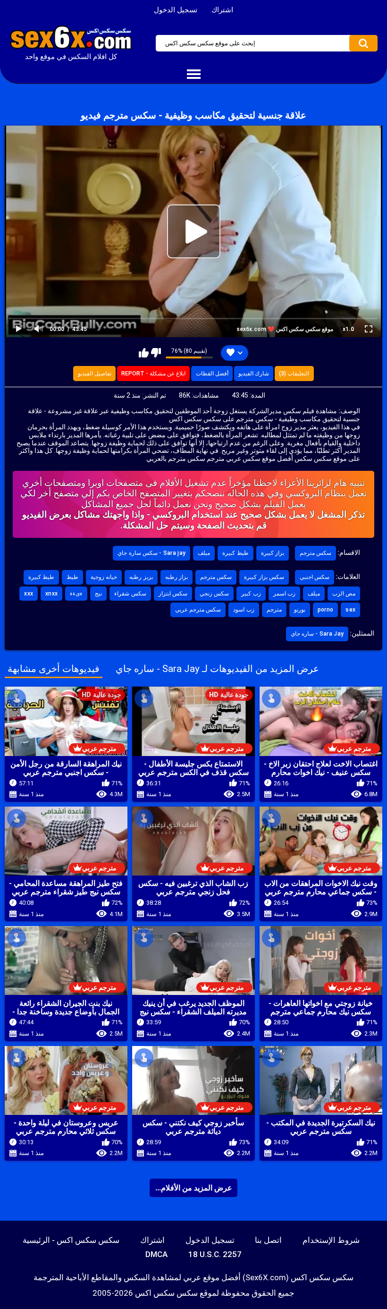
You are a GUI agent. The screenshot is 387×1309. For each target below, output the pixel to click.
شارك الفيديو (253, 373)
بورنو (299, 609)
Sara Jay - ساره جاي (317, 633)
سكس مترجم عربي (198, 609)
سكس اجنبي (314, 577)
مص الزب (343, 593)
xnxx (51, 593)
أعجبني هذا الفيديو (144, 352)
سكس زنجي (214, 593)
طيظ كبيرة (235, 553)
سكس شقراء (130, 593)
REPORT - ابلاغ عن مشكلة (153, 373)
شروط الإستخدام (331, 1240)
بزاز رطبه (176, 577)
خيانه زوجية (104, 577)
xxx (28, 593)
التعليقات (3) (294, 373)
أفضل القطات (212, 373)
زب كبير (251, 593)
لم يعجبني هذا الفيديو (156, 352)
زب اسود (243, 609)
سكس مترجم (315, 553)
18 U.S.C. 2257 (215, 1254)
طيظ (72, 577)
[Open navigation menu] (193, 75)
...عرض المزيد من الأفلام (193, 1187)
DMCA (156, 1254)
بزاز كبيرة (272, 553)
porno (326, 609)
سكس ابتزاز (173, 593)
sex (350, 609)
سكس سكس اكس (166, 1293)
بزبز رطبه (140, 577)
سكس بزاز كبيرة (264, 577)
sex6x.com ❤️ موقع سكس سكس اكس (284, 329)
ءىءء (76, 593)
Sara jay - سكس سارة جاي (151, 553)
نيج (98, 593)
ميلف (204, 553)
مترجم (274, 609)
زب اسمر (284, 593)
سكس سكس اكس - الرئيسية (71, 1240)
